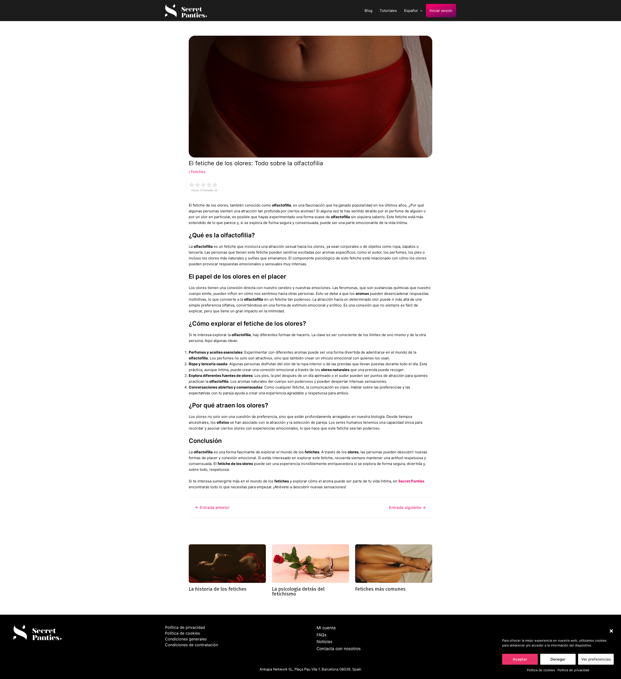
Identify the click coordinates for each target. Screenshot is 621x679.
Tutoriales (388, 10)
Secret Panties (411, 481)
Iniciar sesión (441, 10)
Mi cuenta (326, 627)
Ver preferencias (596, 659)
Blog (368, 10)
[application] (420, 10)
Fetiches (198, 171)
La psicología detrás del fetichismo (298, 591)
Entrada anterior (212, 508)
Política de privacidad (573, 670)
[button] (611, 631)
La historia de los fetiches (217, 589)
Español (411, 10)
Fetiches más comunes (380, 589)
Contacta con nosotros (339, 648)
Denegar (557, 659)
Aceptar (520, 659)
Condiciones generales (186, 639)
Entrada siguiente (407, 508)
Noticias (324, 641)
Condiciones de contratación (191, 644)
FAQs (322, 634)
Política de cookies (541, 670)
